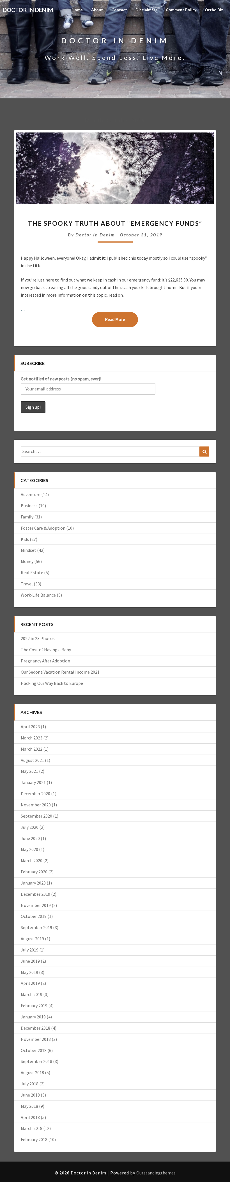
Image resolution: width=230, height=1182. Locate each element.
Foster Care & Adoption (43, 528)
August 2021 (32, 760)
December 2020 (35, 793)
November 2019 (36, 905)
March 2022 (31, 749)
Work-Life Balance (38, 595)
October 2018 (34, 1050)
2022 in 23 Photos (38, 638)
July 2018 (29, 1083)
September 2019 (36, 927)
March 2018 (31, 1128)
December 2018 (35, 1028)
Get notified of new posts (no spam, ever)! (61, 378)
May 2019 (29, 972)
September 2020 (36, 816)
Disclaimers (146, 9)
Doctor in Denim (95, 234)
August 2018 (32, 1072)
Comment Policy (181, 9)
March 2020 (31, 860)
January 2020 (33, 883)
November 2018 (36, 1039)
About (97, 9)
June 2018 (30, 1095)
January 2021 (33, 782)
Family (27, 517)
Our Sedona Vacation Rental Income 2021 (60, 672)
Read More (121, 319)
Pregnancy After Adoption (45, 661)
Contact (119, 9)
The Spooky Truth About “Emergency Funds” (115, 223)
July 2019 (29, 950)
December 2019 (35, 894)
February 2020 (34, 871)
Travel (27, 584)
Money (27, 561)
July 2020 (29, 827)
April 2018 (30, 1117)
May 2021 (29, 771)
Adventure (30, 494)
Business (29, 505)
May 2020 (29, 849)
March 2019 (31, 994)
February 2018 (34, 1139)
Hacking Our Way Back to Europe (52, 683)
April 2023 (30, 726)
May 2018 (29, 1106)
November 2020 (36, 805)
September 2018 (36, 1061)
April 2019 (30, 983)
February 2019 (34, 1005)
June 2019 (30, 961)
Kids (25, 539)
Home (77, 9)
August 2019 (32, 938)
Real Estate (32, 572)
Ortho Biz (214, 9)
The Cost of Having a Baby (46, 649)
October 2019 (34, 916)
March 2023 (31, 738)
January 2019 (33, 1017)
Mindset (28, 550)
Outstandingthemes (156, 1173)
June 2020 (30, 838)
